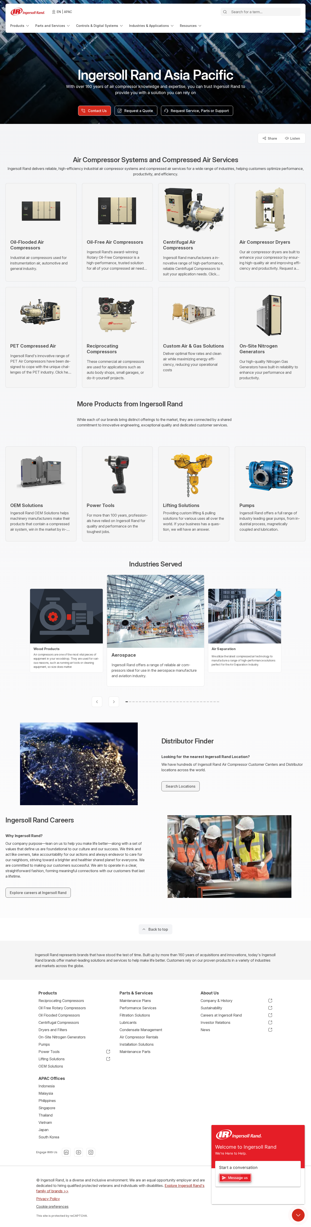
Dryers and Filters (52, 1029)
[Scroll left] (97, 702)
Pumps (44, 1044)
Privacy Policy (48, 1198)
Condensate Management (141, 1029)
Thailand (45, 1115)
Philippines (47, 1100)
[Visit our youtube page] (78, 1152)
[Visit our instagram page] (91, 1152)
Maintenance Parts (135, 1051)
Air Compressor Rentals (139, 1037)
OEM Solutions (50, 1066)
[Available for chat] (298, 1215)
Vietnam (45, 1122)
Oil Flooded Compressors (59, 1015)
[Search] (225, 12)
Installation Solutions (137, 1044)
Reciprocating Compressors (61, 1000)
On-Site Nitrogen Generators (62, 1037)
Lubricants (128, 1022)
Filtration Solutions (135, 1015)
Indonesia (46, 1086)
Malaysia (45, 1093)
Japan (43, 1129)
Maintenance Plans (135, 1000)
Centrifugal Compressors (58, 1022)
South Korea (48, 1137)
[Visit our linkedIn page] (66, 1152)
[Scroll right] (114, 702)
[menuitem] (20, 25)
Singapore (46, 1108)
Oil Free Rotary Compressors (62, 1008)
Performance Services (138, 1008)
